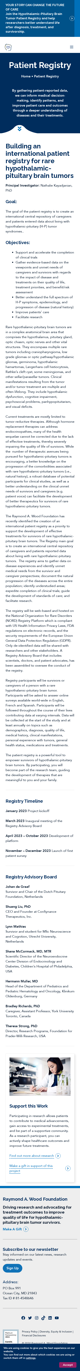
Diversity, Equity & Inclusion (56, 1331)
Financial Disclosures (34, 1335)
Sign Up (13, 1268)
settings (31, 1358)
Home (26, 76)
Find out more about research (31, 1155)
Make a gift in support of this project (31, 1168)
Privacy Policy (30, 1331)
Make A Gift (12, 1229)
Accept (68, 1365)
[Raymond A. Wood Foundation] (8, 47)
